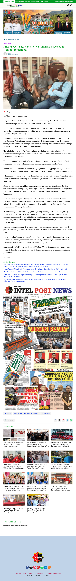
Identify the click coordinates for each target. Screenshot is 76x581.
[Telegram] (45, 567)
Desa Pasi (7, 413)
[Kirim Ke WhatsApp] (71, 420)
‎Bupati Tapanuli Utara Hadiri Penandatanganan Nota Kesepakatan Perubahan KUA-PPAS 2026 (35, 269)
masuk (13, 525)
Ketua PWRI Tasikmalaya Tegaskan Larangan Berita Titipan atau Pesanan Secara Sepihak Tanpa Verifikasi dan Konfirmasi (35, 275)
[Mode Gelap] (68, 5)
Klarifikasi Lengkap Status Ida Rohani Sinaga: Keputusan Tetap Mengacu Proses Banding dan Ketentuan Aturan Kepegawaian (34, 280)
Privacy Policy (38, 573)
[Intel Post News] (15, 5)
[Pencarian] (71, 5)
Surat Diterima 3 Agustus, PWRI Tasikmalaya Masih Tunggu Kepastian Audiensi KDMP (60, 488)
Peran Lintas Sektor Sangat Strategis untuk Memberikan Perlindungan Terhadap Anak (36, 488)
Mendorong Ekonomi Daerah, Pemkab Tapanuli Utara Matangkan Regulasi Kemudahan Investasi (13, 510)
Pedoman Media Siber (53, 573)
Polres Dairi (45, 413)
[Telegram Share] (67, 420)
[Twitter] (31, 567)
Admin (9, 53)
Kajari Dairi (18, 413)
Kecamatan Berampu (31, 413)
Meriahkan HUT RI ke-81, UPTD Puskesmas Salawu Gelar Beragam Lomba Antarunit (31, 272)
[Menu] (4, 5)
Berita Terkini (7, 43)
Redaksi (18, 573)
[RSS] (49, 567)
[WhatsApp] (42, 567)
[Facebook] (27, 567)
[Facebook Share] (55, 420)
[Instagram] (34, 567)
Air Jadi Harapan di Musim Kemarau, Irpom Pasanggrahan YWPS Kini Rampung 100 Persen (61, 466)
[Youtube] (38, 567)
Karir (30, 573)
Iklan (25, 573)
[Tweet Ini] (59, 420)
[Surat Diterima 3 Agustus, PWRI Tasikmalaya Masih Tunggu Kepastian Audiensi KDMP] (62, 478)
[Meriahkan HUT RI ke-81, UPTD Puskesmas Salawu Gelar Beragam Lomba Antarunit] (62, 435)
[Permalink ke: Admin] (5, 54)
